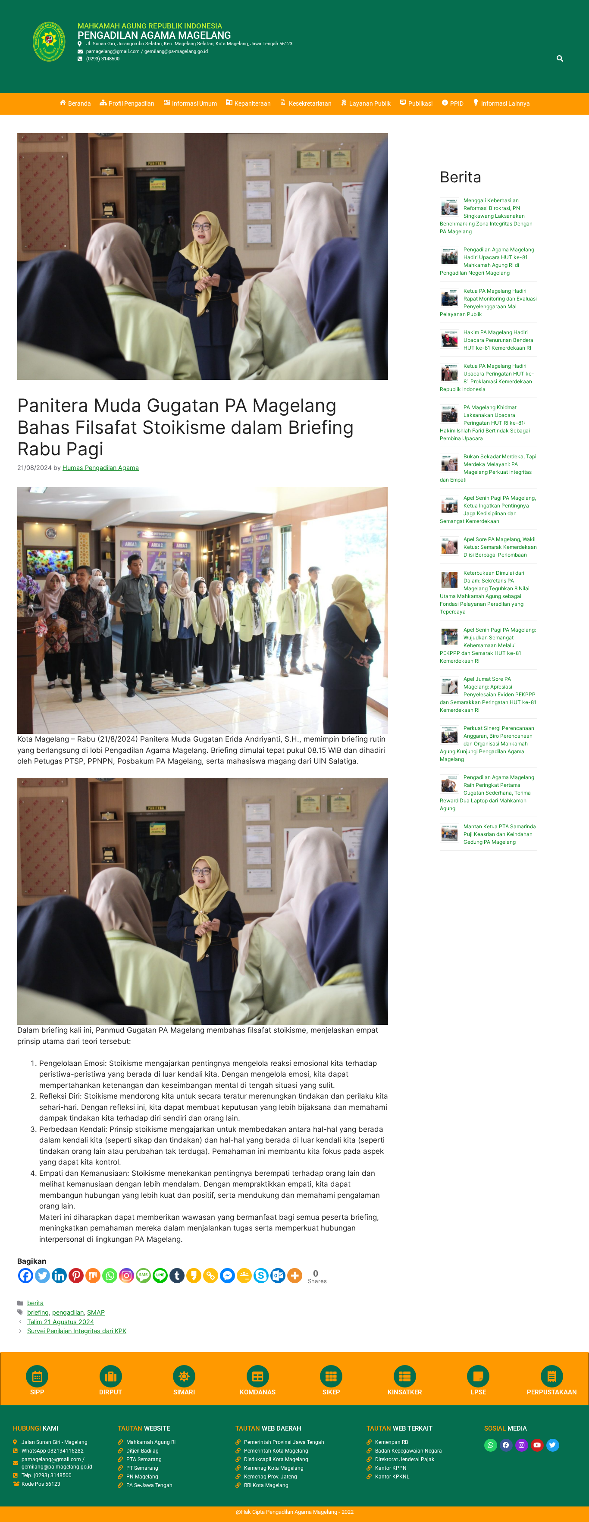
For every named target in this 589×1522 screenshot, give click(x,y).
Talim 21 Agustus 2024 (60, 1321)
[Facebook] (25, 1275)
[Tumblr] (177, 1275)
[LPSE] (478, 1376)
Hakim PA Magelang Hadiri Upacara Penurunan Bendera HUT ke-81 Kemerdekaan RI (498, 340)
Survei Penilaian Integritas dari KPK (76, 1330)
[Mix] (92, 1275)
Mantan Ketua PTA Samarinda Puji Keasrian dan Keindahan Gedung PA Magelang (500, 834)
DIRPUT (110, 1392)
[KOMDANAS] (258, 1376)
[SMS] (143, 1275)
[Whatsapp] (109, 1275)
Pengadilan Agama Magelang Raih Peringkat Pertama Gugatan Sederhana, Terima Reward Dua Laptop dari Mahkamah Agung (487, 792)
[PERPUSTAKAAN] (552, 1376)
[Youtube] (537, 1445)
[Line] (160, 1275)
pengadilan (68, 1312)
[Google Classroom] (244, 1275)
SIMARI (184, 1392)
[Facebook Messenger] (227, 1275)
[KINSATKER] (405, 1376)
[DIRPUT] (111, 1376)
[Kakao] (193, 1275)
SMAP (96, 1312)
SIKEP (331, 1392)
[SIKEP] (331, 1376)
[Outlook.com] (277, 1275)
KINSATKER (405, 1392)
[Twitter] (42, 1275)
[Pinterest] (76, 1275)
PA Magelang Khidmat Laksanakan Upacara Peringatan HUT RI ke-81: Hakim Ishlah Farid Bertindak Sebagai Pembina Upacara (485, 423)
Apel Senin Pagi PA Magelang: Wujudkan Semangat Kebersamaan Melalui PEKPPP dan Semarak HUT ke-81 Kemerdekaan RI (488, 645)
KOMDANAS (258, 1392)
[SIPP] (37, 1376)
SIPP (37, 1392)
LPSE (478, 1392)
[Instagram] (126, 1275)
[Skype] (261, 1275)
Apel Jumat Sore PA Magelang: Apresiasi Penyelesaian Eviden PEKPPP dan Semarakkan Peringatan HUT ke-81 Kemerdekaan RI (488, 694)
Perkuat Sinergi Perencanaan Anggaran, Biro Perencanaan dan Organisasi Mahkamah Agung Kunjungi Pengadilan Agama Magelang (487, 743)
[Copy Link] (210, 1275)
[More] (294, 1275)
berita (35, 1302)
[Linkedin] (59, 1275)
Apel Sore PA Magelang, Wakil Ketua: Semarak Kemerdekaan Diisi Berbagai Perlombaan (500, 547)
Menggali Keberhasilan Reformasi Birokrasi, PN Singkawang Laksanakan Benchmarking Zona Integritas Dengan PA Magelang (486, 216)
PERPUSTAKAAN (552, 1392)
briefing (38, 1312)
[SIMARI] (184, 1376)
